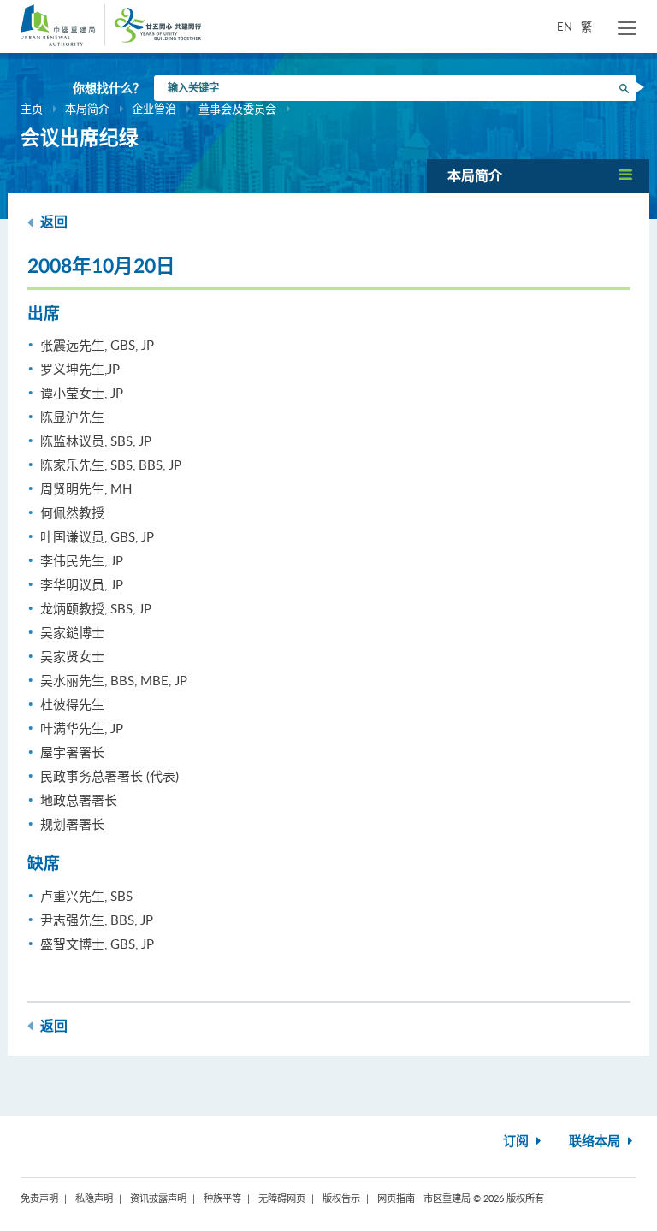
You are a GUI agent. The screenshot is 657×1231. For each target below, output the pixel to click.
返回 (52, 222)
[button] (538, 175)
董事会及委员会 (237, 108)
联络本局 (596, 1141)
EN (564, 26)
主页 (32, 108)
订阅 (517, 1141)
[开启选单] (627, 28)
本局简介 (87, 108)
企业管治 (154, 108)
